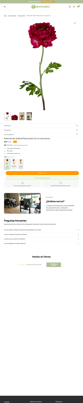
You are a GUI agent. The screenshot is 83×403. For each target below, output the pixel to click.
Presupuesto (7, 130)
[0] (77, 6)
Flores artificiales (12, 15)
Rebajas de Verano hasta (41, 1)
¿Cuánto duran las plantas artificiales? (14, 239)
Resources (59, 401)
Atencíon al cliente (36, 401)
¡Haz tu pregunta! (9, 134)
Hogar (5, 15)
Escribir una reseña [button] (53, 264)
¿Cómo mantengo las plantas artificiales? (15, 234)
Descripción (7, 125)
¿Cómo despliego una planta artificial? (15, 243)
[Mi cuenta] (74, 6)
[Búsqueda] (70, 6)
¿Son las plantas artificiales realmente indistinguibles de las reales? (22, 230)
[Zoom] (75, 23)
